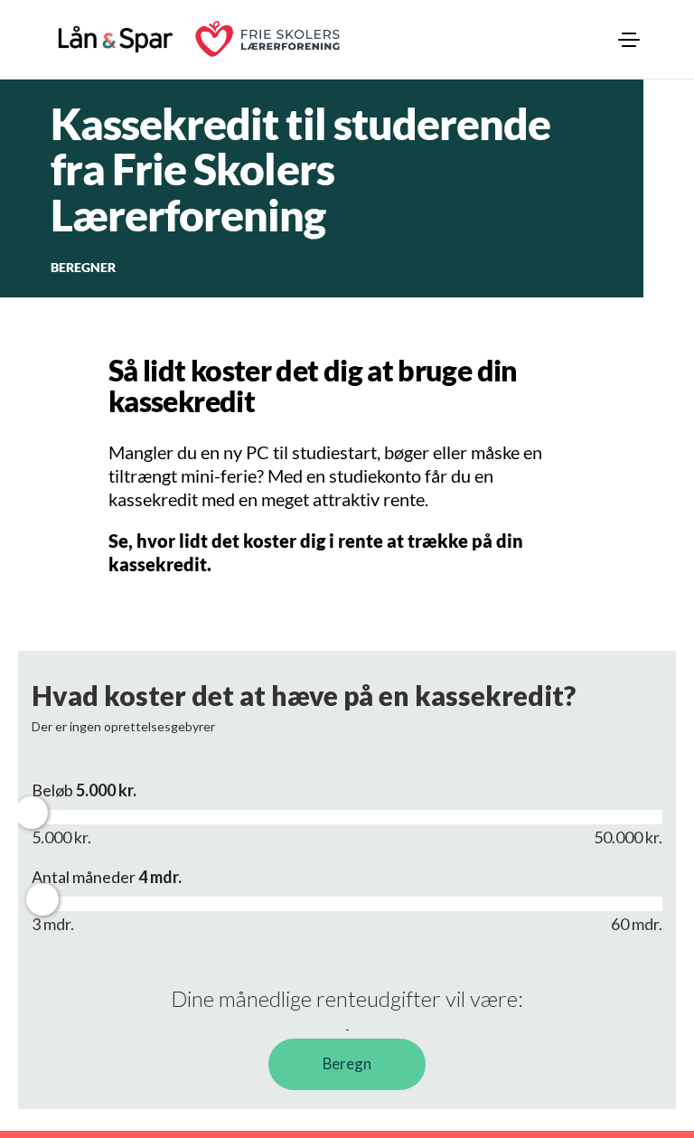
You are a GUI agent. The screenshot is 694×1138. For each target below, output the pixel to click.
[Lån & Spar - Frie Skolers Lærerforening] (116, 39)
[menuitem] (629, 39)
